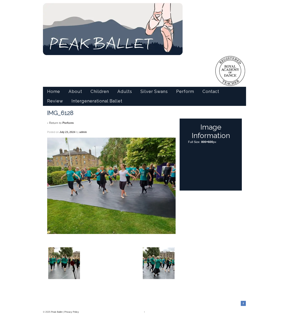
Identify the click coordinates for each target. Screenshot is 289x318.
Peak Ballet (56, 312)
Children (100, 91)
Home (53, 91)
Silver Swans (154, 91)
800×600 (207, 142)
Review (55, 101)
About (75, 91)
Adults (124, 91)
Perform (185, 91)
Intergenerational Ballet (97, 101)
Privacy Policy (71, 312)
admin (83, 132)
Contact (210, 91)
